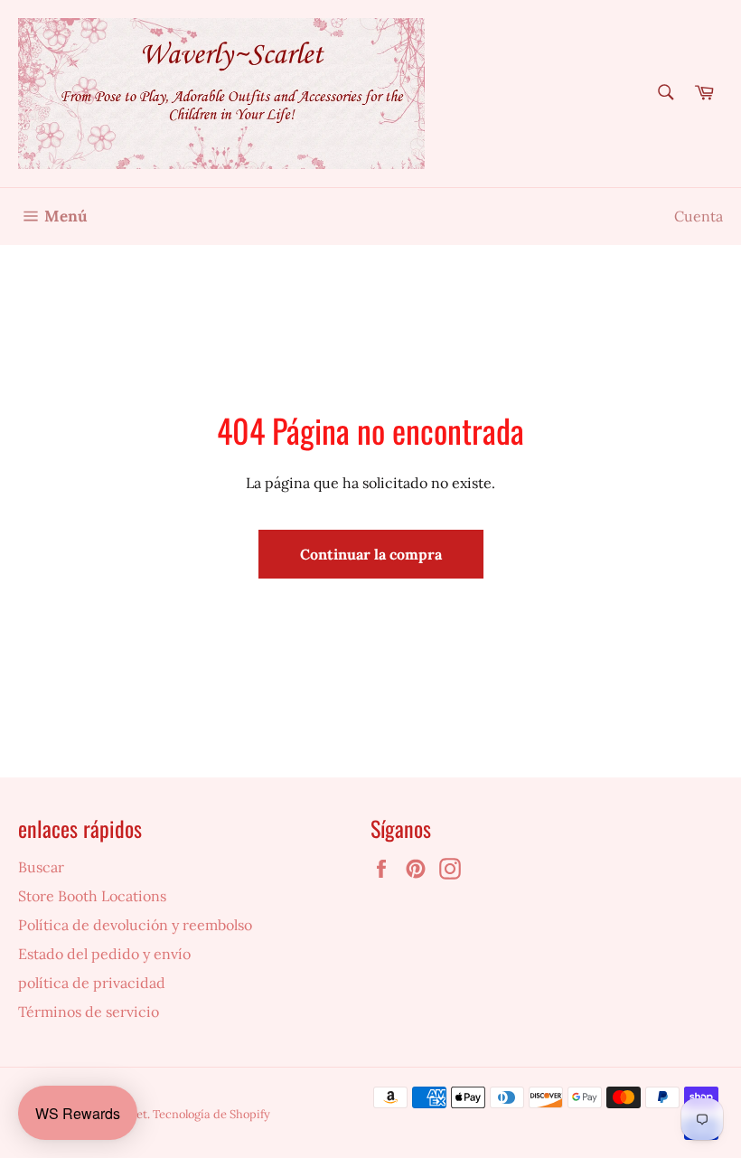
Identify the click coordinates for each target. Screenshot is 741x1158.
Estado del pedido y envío (104, 954)
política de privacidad (91, 983)
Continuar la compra (371, 554)
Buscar (41, 867)
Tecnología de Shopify (211, 1114)
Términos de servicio (88, 1012)
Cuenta (698, 216)
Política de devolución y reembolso (135, 925)
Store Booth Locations (92, 896)
